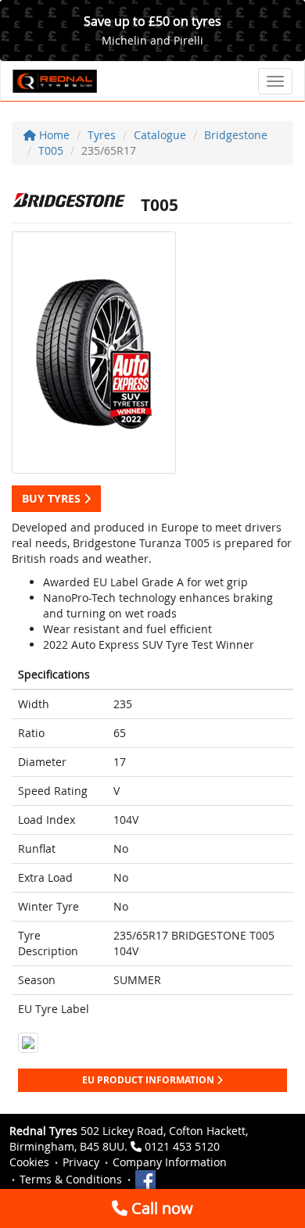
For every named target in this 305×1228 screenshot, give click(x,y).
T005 (50, 150)
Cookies (29, 1162)
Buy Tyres (53, 498)
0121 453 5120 (182, 1146)
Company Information (170, 1162)
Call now (160, 1208)
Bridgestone (235, 134)
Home (53, 134)
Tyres (102, 134)
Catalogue (160, 134)
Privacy (81, 1162)
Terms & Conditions (71, 1179)
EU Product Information (149, 1080)
